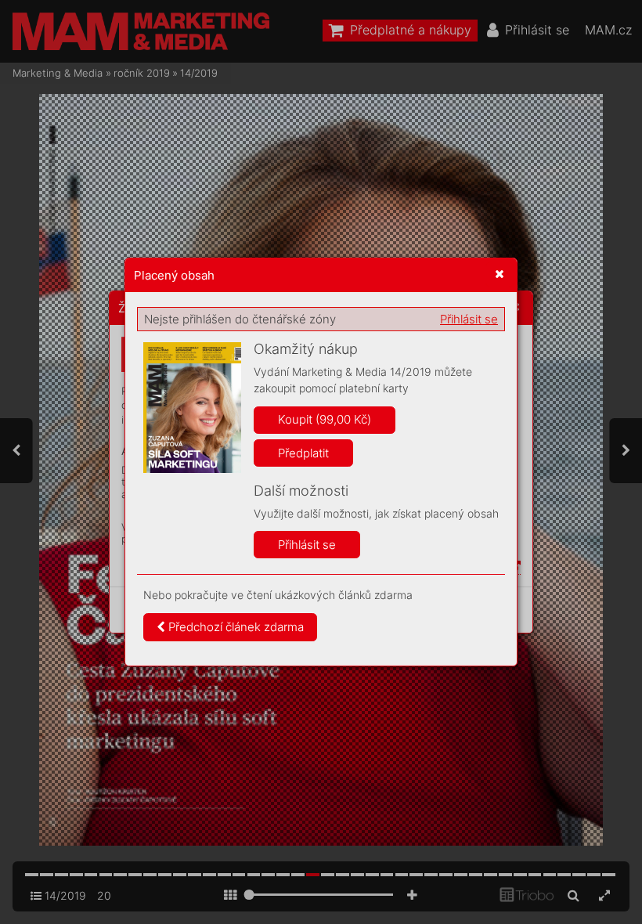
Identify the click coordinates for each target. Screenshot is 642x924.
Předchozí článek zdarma (234, 626)
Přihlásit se (469, 319)
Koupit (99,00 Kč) (324, 419)
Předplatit (303, 453)
